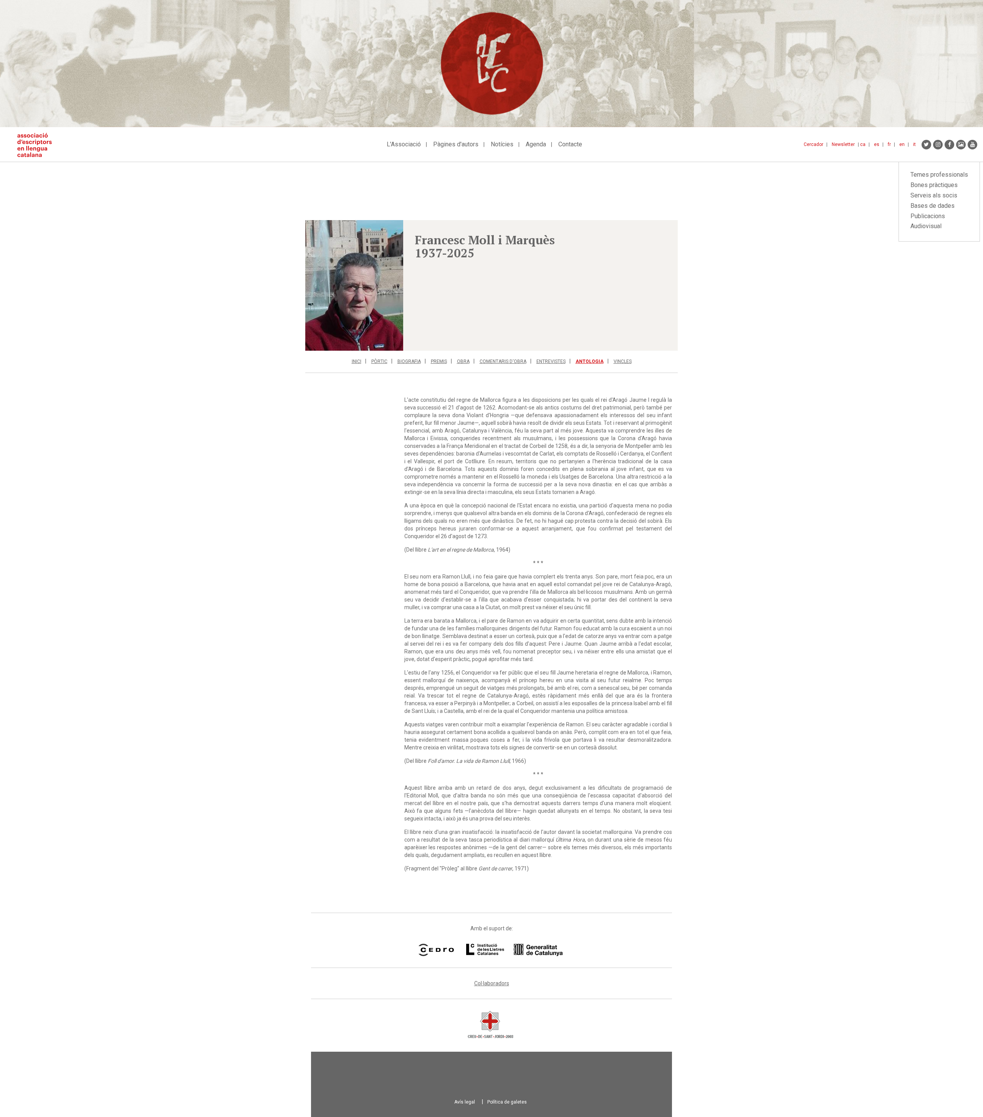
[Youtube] (972, 144)
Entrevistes (551, 361)
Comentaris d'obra (503, 361)
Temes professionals (939, 174)
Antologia (590, 361)
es (876, 144)
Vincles (623, 361)
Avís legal (464, 1102)
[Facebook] (949, 144)
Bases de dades (932, 205)
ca (863, 144)
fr (889, 144)
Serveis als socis (933, 195)
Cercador (813, 144)
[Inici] (37, 145)
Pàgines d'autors (455, 144)
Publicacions (927, 216)
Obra (463, 361)
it (914, 144)
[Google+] (961, 144)
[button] (354, 285)
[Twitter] (926, 144)
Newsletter (843, 144)
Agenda (536, 144)
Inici (356, 361)
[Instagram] (938, 144)
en (902, 144)
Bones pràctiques (934, 185)
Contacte (570, 144)
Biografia (409, 361)
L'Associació (404, 144)
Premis (439, 361)
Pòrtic (379, 361)
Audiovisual (926, 226)
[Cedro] (436, 950)
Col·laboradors (491, 983)
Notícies (502, 144)
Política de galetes (507, 1102)
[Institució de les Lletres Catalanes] (514, 950)
